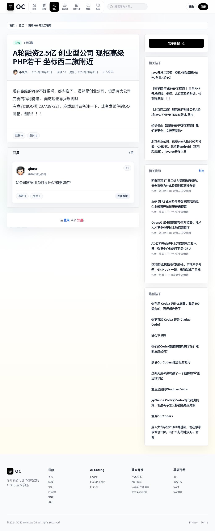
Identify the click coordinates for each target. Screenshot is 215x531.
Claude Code (97, 482)
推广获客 (137, 482)
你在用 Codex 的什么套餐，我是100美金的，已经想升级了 (175, 306)
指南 (50, 502)
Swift (176, 487)
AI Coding (97, 470)
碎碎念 (52, 492)
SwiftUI (177, 492)
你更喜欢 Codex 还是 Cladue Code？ (170, 321)
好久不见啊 (158, 335)
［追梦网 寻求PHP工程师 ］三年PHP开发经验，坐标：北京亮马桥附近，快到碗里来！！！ (176, 94)
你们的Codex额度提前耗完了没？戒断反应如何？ (175, 348)
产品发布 (137, 477)
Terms (204, 522)
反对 (33, 135)
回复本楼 (123, 196)
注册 (203, 6)
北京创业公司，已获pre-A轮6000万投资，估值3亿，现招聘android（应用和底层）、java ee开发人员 (176, 146)
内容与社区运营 (140, 487)
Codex (93, 477)
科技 (201, 171)
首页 (11, 25)
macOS (177, 482)
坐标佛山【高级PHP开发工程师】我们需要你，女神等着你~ (175, 127)
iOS (175, 477)
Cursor (94, 487)
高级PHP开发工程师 (39, 25)
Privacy (193, 522)
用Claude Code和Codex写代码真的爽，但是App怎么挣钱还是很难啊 (175, 402)
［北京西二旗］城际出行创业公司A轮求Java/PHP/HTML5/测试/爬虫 (176, 112)
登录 (191, 6)
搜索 (50, 497)
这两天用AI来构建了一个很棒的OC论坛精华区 (175, 375)
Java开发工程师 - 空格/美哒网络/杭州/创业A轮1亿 (174, 75)
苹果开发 (179, 470)
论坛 (21, 25)
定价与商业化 (139, 492)
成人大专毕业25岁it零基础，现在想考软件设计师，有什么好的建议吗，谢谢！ (176, 432)
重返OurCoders (162, 416)
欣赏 (19, 135)
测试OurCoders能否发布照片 (170, 362)
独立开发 (137, 470)
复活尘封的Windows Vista (169, 389)
